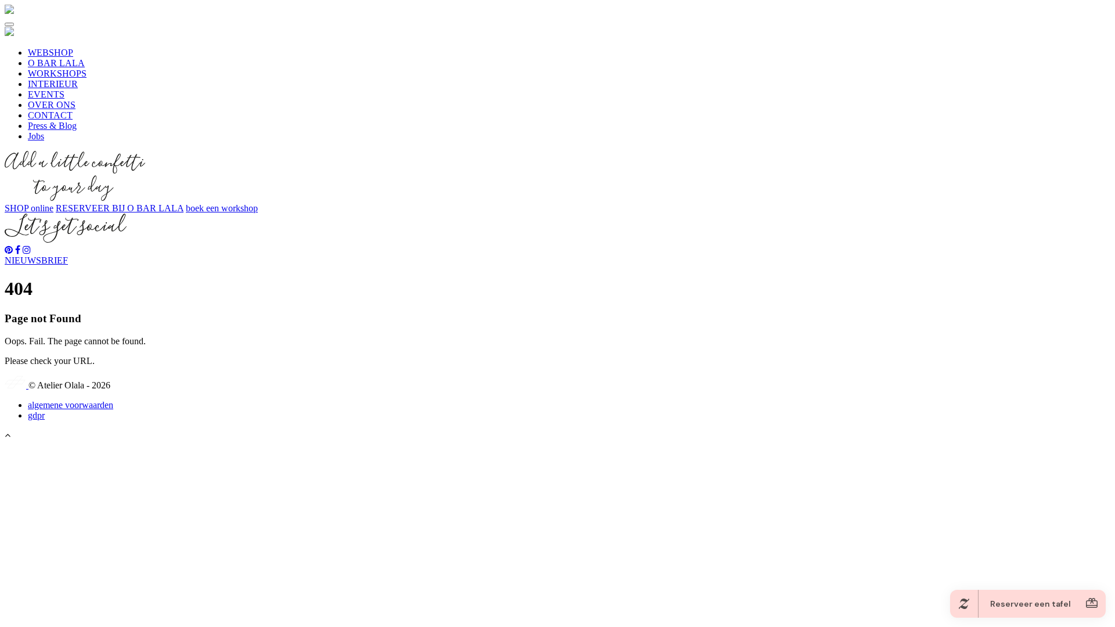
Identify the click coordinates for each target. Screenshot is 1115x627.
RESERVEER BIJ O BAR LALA (120, 208)
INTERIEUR (53, 84)
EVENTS (46, 94)
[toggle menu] (9, 24)
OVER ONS (51, 105)
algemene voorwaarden (70, 405)
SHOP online (29, 208)
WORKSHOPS (57, 73)
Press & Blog (52, 126)
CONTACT (50, 115)
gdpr (36, 415)
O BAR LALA (56, 63)
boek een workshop (222, 208)
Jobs (36, 136)
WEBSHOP (50, 52)
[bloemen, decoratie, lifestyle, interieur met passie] (9, 11)
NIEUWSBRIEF (36, 260)
